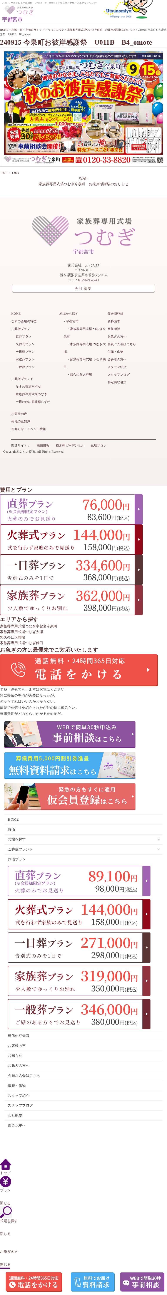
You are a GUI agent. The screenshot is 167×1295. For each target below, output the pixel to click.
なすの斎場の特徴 (24, 321)
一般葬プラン (25, 367)
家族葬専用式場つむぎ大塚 (21, 632)
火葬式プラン (25, 344)
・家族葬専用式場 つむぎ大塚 (85, 348)
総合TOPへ (17, 1125)
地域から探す (68, 313)
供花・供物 (116, 351)
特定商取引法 (117, 382)
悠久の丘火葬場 (12, 637)
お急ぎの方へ (117, 336)
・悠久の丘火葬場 (78, 374)
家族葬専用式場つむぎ (31, 394)
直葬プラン (24, 336)
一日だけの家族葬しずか (33, 401)
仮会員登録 (116, 313)
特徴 (11, 829)
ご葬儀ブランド (22, 379)
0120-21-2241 (88, 280)
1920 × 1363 (9, 173)
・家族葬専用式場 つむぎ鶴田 (85, 363)
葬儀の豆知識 (20, 421)
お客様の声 (19, 413)
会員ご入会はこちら (122, 344)
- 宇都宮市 (71, 321)
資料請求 (114, 321)
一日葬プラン (25, 351)
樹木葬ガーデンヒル (70, 445)
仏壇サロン (99, 445)
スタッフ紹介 (117, 367)
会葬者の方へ (117, 359)
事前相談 (114, 329)
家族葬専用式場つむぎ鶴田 (21, 643)
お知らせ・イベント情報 (28, 429)
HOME (16, 313)
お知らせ (15, 1055)
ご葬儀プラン (20, 329)
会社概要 (83, 288)
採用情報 (43, 445)
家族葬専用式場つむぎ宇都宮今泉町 (28, 626)
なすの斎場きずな (28, 386)
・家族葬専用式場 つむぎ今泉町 (85, 332)
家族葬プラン (25, 359)
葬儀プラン (17, 859)
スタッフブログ (119, 374)
